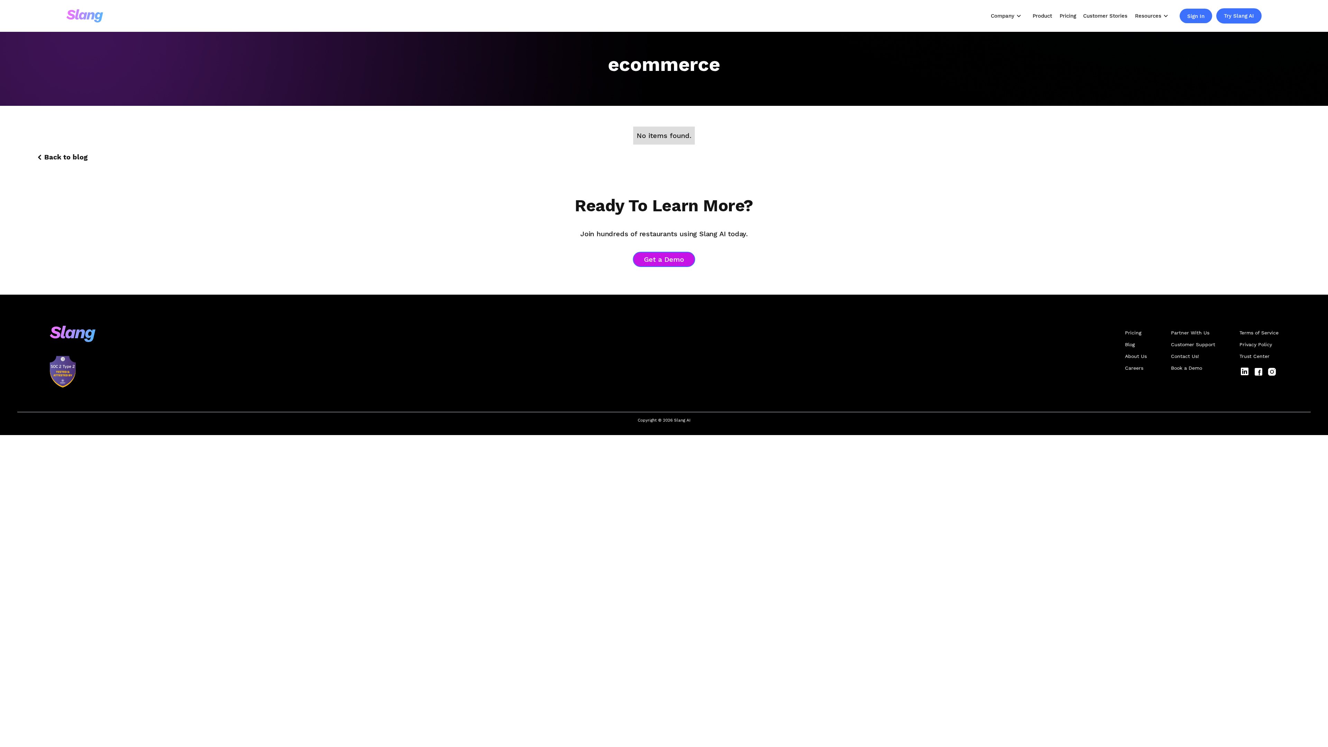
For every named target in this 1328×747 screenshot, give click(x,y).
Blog (1130, 344)
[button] (1006, 15)
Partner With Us (1190, 332)
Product (1042, 16)
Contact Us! (1185, 356)
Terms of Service (1259, 332)
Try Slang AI (1239, 16)
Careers (1134, 368)
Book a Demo (1186, 368)
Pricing (1068, 16)
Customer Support (1193, 344)
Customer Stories (1105, 16)
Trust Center (1254, 356)
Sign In (1196, 16)
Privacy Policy (1255, 344)
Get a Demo (664, 259)
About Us (1136, 356)
